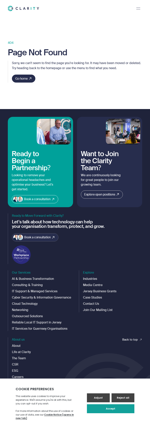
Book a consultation (37, 199)
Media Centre (93, 285)
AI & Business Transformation (33, 279)
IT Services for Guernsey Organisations (39, 329)
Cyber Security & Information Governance (41, 297)
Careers (17, 377)
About (16, 346)
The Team (19, 358)
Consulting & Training (27, 285)
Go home (21, 79)
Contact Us (91, 304)
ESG (15, 371)
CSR (15, 364)
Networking (20, 310)
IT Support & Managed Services (34, 291)
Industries (90, 279)
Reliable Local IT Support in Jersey (36, 322)
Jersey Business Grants (99, 291)
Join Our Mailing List (97, 310)
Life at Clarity (21, 352)
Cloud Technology (25, 304)
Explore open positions (99, 194)
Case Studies (92, 297)
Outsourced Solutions (27, 316)
